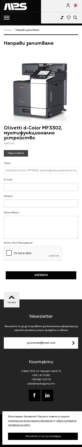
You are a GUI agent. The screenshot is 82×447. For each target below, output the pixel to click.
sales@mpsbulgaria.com (41, 383)
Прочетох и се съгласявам (43, 436)
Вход (68, 5)
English (74, 5)
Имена (8, 196)
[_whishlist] (69, 17)
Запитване (11, 212)
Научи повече (16, 153)
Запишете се (73, 343)
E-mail (8, 180)
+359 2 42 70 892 (41, 375)
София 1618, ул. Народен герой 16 (41, 371)
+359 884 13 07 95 (41, 379)
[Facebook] (34, 395)
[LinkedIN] (47, 395)
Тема (7, 163)
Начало (8, 30)
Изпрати (41, 275)
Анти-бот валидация (18, 243)
